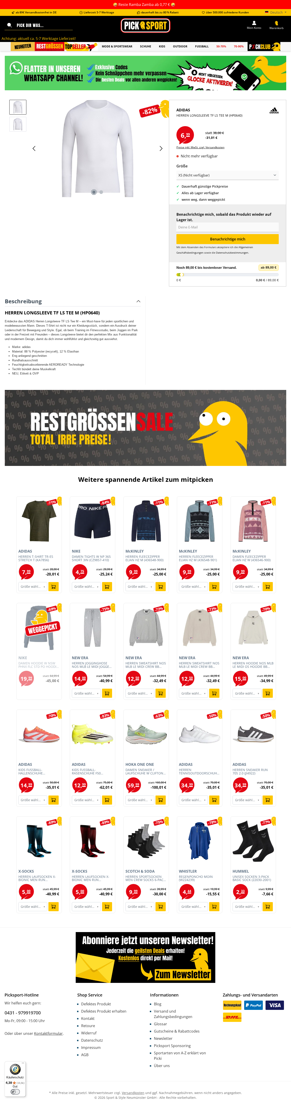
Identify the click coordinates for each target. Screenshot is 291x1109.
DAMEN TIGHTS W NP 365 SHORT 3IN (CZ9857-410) (91, 558)
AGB (84, 1054)
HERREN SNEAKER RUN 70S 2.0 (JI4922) (250, 771)
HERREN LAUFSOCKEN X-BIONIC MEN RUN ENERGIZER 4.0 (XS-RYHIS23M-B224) (90, 878)
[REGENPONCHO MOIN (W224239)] (199, 841)
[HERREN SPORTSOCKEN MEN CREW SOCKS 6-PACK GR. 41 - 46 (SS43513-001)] (146, 841)
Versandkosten (133, 1093)
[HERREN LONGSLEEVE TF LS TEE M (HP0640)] (97, 148)
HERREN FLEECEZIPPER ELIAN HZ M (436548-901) (198, 558)
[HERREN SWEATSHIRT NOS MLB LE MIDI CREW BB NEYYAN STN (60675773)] (199, 627)
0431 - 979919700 (23, 1013)
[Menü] (23, 1064)
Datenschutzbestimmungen (232, 252)
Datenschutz (92, 1040)
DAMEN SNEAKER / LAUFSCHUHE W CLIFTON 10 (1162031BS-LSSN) (144, 771)
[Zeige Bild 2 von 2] (101, 192)
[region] (87, 148)
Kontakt (88, 1018)
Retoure (88, 1025)
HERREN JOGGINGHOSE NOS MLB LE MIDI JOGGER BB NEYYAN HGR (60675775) (91, 665)
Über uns (162, 1065)
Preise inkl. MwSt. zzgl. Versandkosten (200, 147)
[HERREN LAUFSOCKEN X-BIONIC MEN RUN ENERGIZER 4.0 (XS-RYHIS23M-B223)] (39, 841)
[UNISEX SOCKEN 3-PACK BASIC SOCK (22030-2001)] (253, 841)
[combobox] (44, 25)
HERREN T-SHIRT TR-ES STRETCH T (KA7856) (35, 558)
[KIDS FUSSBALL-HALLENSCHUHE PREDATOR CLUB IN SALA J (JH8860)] (39, 734)
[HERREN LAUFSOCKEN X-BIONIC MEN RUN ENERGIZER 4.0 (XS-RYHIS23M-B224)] (92, 841)
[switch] (15, 1091)
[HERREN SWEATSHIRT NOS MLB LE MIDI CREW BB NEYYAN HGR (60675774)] (146, 627)
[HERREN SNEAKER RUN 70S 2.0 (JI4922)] (253, 734)
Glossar (160, 1023)
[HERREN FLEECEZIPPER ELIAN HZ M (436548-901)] (199, 521)
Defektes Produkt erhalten (103, 1011)
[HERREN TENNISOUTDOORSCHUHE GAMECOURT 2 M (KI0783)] (199, 734)
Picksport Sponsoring (172, 1045)
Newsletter (163, 1038)
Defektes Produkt (96, 1003)
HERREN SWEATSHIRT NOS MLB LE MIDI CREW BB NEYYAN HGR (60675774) (145, 665)
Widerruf (88, 1033)
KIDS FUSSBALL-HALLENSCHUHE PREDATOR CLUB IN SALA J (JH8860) (38, 771)
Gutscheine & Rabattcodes (177, 1031)
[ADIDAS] (274, 116)
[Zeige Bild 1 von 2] (94, 192)
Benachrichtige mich (227, 239)
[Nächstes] (161, 148)
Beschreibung (23, 301)
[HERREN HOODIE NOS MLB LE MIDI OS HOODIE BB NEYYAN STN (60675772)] (253, 627)
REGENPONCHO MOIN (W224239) (196, 878)
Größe (182, 166)
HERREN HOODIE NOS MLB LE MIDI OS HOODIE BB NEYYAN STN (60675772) (253, 665)
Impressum (91, 1047)
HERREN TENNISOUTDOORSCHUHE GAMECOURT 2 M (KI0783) (199, 771)
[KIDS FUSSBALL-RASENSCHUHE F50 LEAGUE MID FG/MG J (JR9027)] (92, 734)
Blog (157, 1003)
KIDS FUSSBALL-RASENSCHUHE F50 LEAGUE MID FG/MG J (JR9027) (88, 771)
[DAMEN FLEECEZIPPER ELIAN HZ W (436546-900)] (253, 521)
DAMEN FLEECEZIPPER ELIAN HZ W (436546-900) (252, 558)
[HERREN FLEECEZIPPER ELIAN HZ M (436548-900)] (146, 521)
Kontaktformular (48, 1033)
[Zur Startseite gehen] (145, 25)
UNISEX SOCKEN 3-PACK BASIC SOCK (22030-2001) (252, 878)
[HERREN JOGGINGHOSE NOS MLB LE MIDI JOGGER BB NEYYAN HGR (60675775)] (92, 627)
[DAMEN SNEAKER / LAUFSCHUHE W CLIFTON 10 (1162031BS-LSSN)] (146, 734)
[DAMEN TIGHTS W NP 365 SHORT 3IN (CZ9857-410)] (92, 521)
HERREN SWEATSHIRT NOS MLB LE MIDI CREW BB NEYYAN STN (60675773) (199, 665)
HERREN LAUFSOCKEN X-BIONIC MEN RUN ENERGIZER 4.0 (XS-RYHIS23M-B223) (37, 878)
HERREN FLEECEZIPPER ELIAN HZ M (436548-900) (144, 558)
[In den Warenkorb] (53, 586)
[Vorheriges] (34, 148)
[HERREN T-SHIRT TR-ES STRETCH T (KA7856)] (39, 521)
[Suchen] (9, 25)
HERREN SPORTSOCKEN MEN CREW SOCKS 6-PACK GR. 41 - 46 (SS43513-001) (145, 878)
